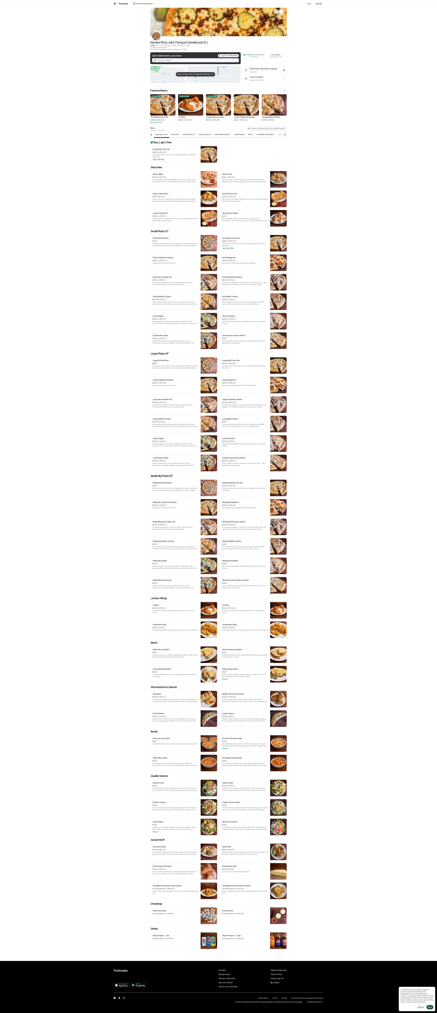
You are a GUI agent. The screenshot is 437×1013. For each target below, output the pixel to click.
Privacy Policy (263, 998)
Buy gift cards (224, 974)
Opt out (421, 1007)
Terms (274, 998)
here (424, 1002)
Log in (309, 4)
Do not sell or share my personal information (307, 998)
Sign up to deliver (225, 982)
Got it (430, 1007)
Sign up (319, 4)
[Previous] (280, 90)
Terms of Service (292, 1002)
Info (188, 45)
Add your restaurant (226, 978)
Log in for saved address (229, 55)
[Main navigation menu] (115, 3)
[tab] (161, 134)
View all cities (276, 974)
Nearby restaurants (279, 970)
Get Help (222, 970)
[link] (276, 12)
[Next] (285, 90)
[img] (195, 74)
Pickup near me (277, 978)
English (277, 982)
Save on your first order (227, 987)
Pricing (284, 998)
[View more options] (281, 12)
